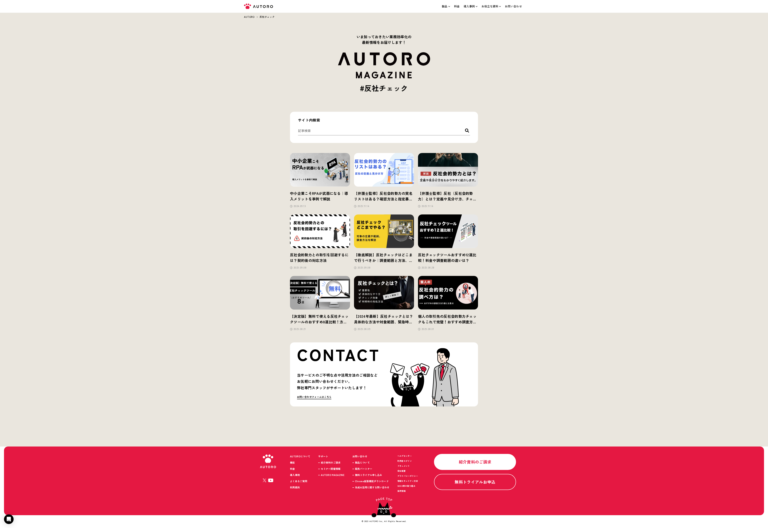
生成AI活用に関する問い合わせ (372, 487)
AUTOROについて (300, 456)
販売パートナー (363, 468)
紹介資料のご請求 (331, 462)
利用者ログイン (404, 460)
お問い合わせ (513, 6)
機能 (292, 462)
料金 (457, 6)
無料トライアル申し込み (368, 475)
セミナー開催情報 (331, 468)
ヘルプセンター (404, 455)
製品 (444, 6)
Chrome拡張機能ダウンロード (372, 481)
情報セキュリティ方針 (407, 480)
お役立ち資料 (489, 6)
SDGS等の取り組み (406, 485)
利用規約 (295, 487)
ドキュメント (403, 465)
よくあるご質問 (298, 481)
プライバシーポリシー (407, 475)
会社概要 (401, 470)
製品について (362, 462)
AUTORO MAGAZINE (332, 475)
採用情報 (401, 490)
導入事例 (469, 6)
